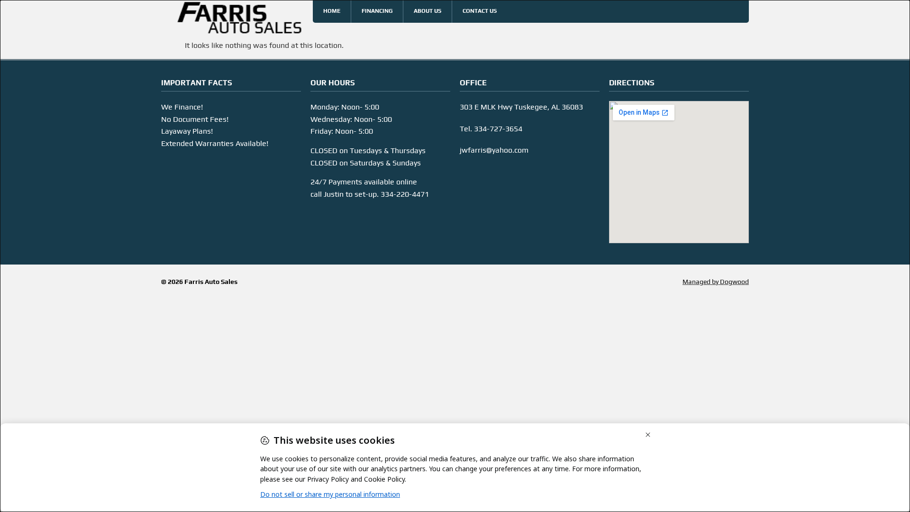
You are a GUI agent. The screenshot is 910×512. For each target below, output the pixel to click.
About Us (427, 11)
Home (331, 11)
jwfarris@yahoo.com (494, 150)
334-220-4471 (405, 194)
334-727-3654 (498, 128)
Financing (377, 11)
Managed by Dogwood (715, 281)
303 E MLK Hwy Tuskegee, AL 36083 (521, 106)
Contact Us (480, 11)
